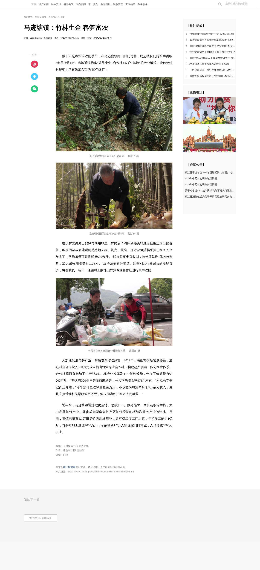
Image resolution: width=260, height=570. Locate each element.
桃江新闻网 (40, 17)
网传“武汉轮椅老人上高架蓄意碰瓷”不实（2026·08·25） (211, 58)
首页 (33, 4)
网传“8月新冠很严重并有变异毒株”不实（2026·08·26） (211, 46)
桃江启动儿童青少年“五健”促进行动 (207, 64)
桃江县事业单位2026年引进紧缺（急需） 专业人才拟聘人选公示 (210, 172)
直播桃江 (130, 4)
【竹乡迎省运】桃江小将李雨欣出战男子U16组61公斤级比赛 (211, 70)
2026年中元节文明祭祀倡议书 (201, 178)
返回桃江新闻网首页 (40, 518)
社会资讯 (53, 17)
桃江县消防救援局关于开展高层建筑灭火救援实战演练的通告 (210, 196)
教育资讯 (106, 4)
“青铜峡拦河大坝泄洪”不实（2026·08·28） (210, 34)
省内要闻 (68, 4)
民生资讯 (56, 4)
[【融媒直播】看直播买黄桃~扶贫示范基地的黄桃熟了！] (209, 110)
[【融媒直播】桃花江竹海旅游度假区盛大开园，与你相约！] (209, 139)
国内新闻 (81, 4)
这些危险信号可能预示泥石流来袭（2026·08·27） (211, 40)
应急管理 (118, 4)
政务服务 (143, 4)
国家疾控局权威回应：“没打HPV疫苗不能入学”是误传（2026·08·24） (211, 76)
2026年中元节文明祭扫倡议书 (201, 184)
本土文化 (93, 4)
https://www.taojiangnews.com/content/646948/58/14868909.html (101, 471)
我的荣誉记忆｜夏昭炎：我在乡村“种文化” (211, 52)
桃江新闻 (44, 4)
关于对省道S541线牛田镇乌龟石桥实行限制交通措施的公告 (210, 190)
